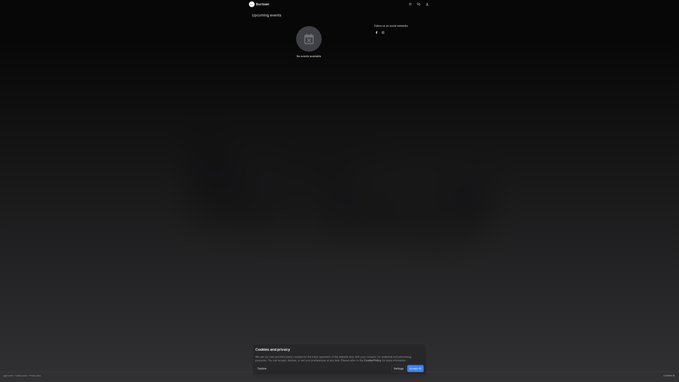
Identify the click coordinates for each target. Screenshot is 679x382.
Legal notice (8, 376)
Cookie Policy (372, 360)
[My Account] (427, 4)
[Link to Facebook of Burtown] (376, 32)
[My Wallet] (410, 4)
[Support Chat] (419, 4)
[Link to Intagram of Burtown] (383, 32)
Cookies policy (21, 376)
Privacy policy (35, 376)
